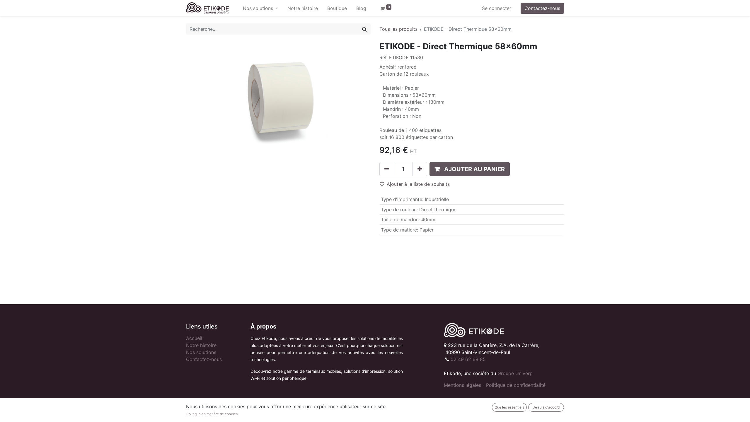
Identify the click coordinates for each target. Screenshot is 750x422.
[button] (469, 169)
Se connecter (496, 8)
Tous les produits (398, 29)
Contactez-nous (542, 8)
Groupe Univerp (515, 373)
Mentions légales (462, 385)
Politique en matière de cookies (212, 414)
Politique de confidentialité (516, 385)
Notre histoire (201, 345)
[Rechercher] (364, 29)
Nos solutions (201, 352)
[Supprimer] (386, 169)
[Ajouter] (419, 169)
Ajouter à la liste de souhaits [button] (418, 184)
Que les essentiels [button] (509, 407)
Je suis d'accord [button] (546, 407)
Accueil (194, 338)
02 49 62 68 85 (468, 359)
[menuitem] (303, 8)
